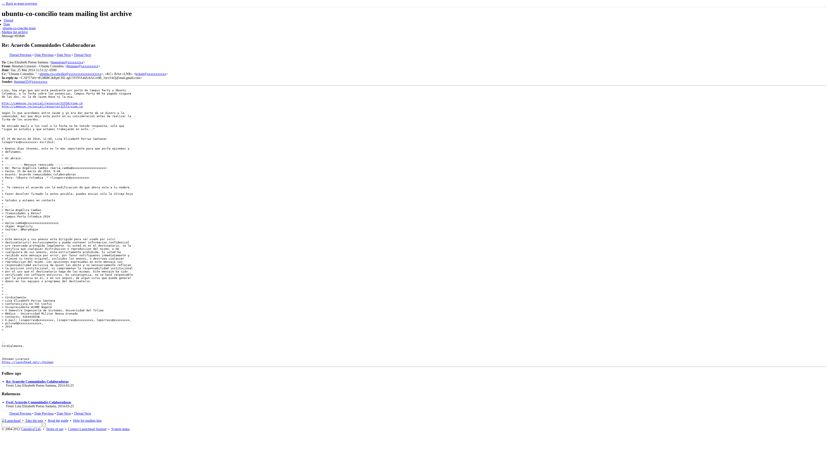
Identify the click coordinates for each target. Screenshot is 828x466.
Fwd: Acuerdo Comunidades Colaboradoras (38, 402)
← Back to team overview (20, 3)
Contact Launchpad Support (87, 429)
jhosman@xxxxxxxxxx (82, 66)
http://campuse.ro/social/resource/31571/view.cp (42, 106)
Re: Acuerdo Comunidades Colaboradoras (37, 381)
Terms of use (54, 429)
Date (6, 24)
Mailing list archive (15, 32)
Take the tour (34, 420)
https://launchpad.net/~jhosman (27, 362)
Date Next (64, 55)
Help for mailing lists (87, 420)
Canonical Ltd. (31, 429)
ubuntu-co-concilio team (19, 28)
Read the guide (58, 420)
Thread (8, 20)
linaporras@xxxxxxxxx (67, 62)
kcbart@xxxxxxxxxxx (150, 74)
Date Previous (44, 55)
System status (120, 429)
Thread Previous (20, 55)
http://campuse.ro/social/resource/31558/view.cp (42, 103)
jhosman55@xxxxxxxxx (30, 81)
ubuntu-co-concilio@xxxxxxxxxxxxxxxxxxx (70, 74)
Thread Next (82, 55)
